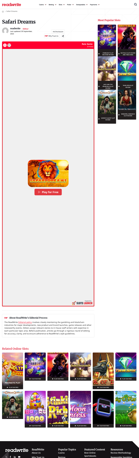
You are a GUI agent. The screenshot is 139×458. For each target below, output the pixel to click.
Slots (60, 5)
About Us (36, 452)
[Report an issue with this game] (5, 45)
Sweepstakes (80, 5)
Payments (93, 5)
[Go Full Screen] (9, 45)
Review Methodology (121, 452)
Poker (69, 5)
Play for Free (50, 192)
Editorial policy (25, 322)
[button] (135, 4)
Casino (41, 5)
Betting (51, 5)
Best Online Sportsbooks (90, 454)
